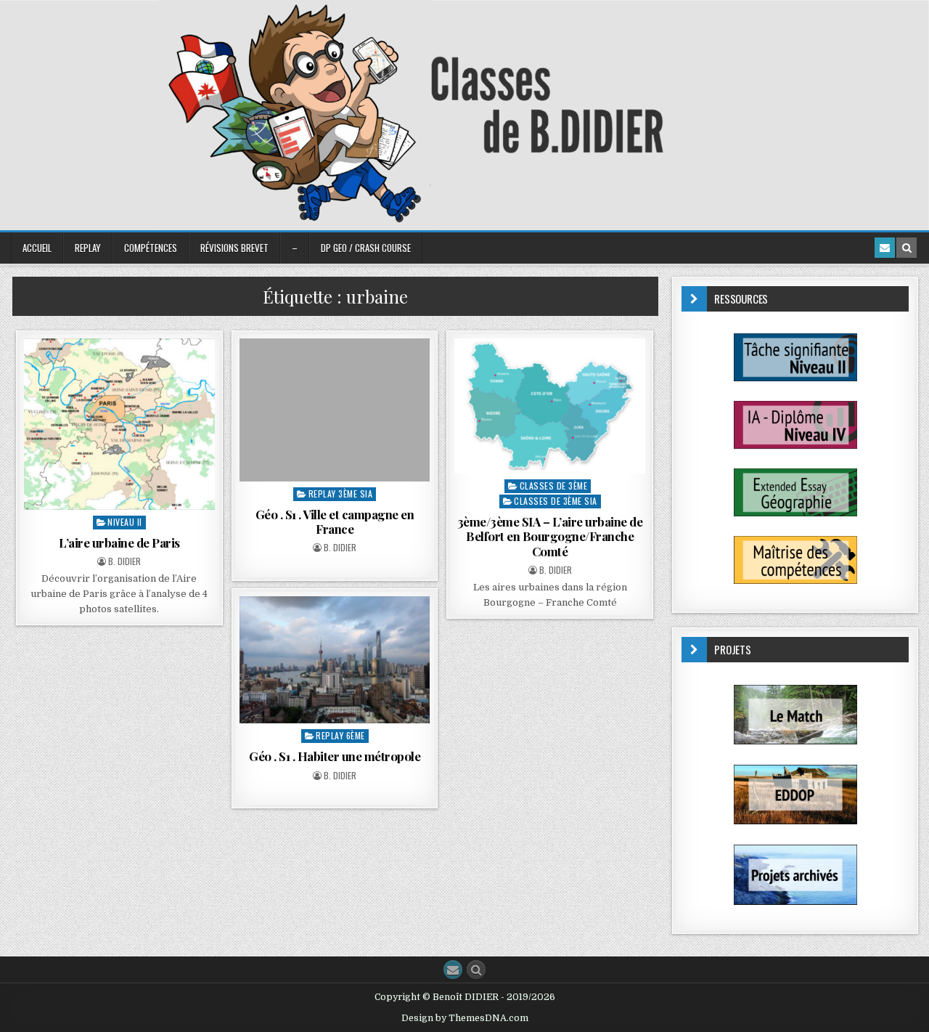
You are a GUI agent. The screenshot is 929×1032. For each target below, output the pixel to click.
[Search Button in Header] (906, 247)
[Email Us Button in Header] (885, 247)
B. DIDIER (124, 561)
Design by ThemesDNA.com (464, 1018)
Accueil (37, 247)
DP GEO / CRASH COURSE (366, 247)
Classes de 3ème (554, 485)
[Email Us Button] (452, 969)
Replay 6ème (340, 735)
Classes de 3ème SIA (555, 501)
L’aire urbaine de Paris (119, 542)
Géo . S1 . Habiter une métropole (334, 756)
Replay (88, 247)
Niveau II (124, 522)
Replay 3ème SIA (340, 493)
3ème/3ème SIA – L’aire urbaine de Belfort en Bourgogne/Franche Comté (550, 536)
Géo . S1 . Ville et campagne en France (334, 521)
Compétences (150, 247)
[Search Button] (476, 969)
